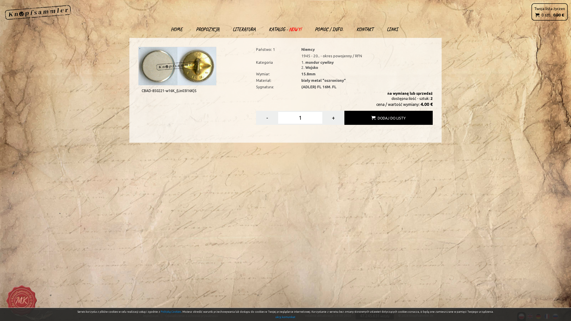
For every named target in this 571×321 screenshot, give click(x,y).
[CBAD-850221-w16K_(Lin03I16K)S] (177, 66)
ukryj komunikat (285, 317)
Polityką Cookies (171, 311)
